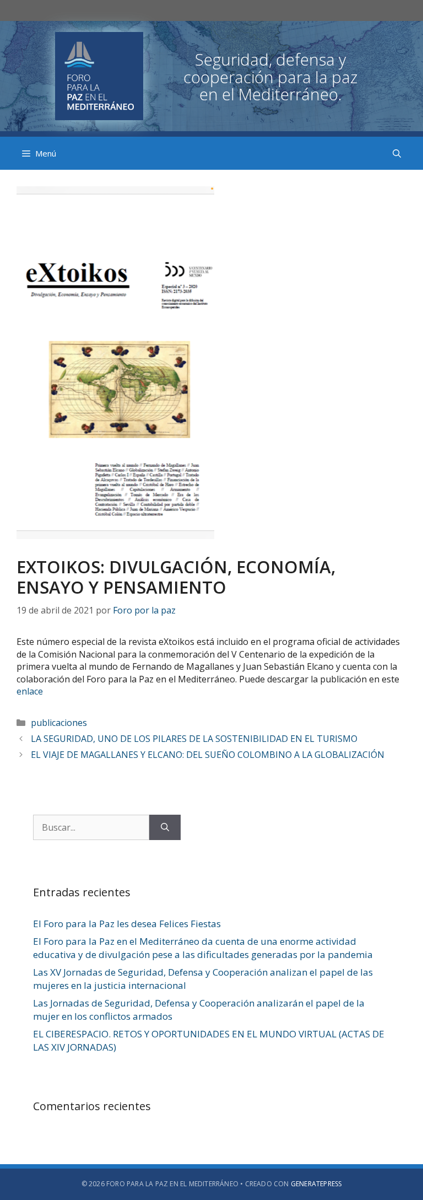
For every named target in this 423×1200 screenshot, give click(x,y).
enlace (30, 691)
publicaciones (59, 723)
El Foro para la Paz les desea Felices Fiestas (127, 923)
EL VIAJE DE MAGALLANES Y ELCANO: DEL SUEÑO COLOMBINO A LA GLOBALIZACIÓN (207, 755)
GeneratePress (316, 1183)
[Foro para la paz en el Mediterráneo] (211, 75)
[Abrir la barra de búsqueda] (397, 153)
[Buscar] (165, 827)
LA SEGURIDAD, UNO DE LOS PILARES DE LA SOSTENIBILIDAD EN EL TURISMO (194, 739)
